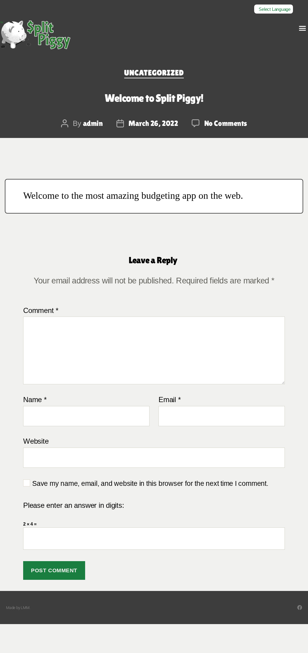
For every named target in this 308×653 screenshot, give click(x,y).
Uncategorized (154, 72)
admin (93, 123)
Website (35, 441)
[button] (302, 28)
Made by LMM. (18, 607)
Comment (40, 310)
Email (169, 400)
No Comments (225, 123)
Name (35, 400)
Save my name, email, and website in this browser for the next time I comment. (150, 483)
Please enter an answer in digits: (73, 505)
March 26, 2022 (153, 123)
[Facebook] (299, 607)
